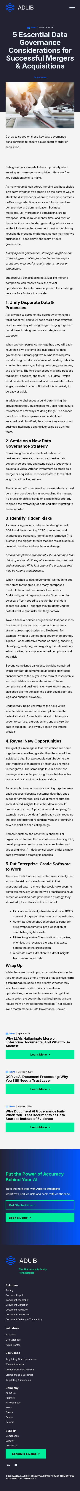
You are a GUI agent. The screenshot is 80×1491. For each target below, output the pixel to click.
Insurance (11, 1334)
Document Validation (17, 1309)
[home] (19, 7)
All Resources (13, 1402)
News (9, 1407)
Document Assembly (17, 1300)
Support (10, 1440)
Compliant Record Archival (20, 1369)
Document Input (14, 1295)
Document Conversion (18, 1314)
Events (9, 1412)
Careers (10, 1422)
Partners (10, 1397)
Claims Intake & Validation (19, 1374)
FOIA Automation (15, 1364)
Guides (9, 1417)
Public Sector (13, 1345)
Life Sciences (13, 1339)
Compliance (12, 1435)
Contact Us (12, 1445)
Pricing (9, 1290)
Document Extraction (17, 1304)
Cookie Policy (28, 1478)
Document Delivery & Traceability (24, 1319)
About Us (11, 1393)
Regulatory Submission (18, 1380)
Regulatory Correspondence (21, 1359)
